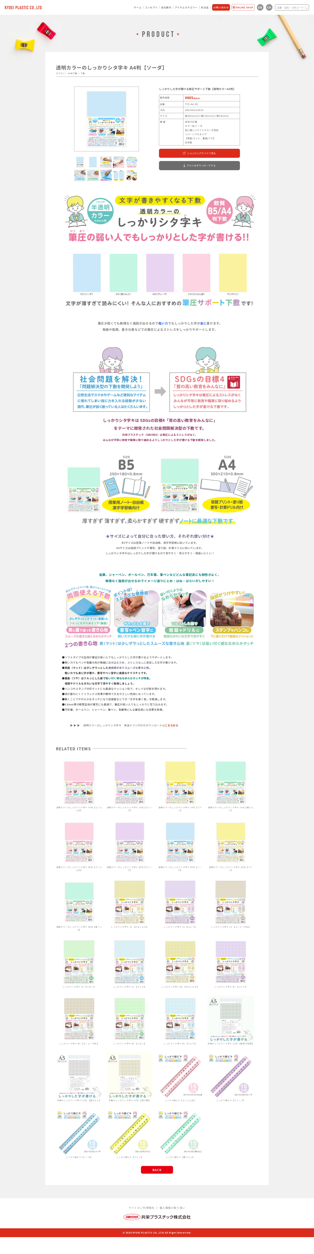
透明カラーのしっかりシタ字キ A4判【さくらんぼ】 (79, 809)
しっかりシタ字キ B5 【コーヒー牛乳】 (79, 1043)
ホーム (137, 7)
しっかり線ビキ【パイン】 (129, 1157)
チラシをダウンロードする (201, 165)
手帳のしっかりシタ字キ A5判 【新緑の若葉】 (231, 1043)
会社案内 (166, 7)
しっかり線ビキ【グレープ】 (230, 1100)
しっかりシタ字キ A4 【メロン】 (79, 986)
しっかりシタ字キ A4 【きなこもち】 (129, 926)
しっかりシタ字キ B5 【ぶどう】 (230, 986)
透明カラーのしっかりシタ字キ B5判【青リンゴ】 (79, 928)
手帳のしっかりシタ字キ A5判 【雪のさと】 (79, 1100)
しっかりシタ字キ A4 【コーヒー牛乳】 (231, 926)
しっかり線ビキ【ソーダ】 (79, 1157)
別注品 (205, 7)
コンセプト (151, 7)
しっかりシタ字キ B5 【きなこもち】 (180, 986)
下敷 (83, 73)
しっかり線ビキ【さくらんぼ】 (180, 1100)
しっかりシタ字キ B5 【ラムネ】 (180, 1043)
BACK (157, 1170)
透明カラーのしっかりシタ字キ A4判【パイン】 (180, 809)
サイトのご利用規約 (141, 1207)
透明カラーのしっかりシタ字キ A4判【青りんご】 (230, 809)
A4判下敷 (72, 73)
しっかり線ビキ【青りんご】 (180, 1157)
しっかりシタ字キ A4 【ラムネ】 (129, 986)
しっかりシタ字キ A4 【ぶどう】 (180, 926)
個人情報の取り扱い (172, 1207)
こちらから (171, 725)
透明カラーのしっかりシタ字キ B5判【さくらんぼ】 (79, 868)
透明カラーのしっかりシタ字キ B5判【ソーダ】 (180, 868)
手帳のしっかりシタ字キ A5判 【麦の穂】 (130, 1100)
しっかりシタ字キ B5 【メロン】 (129, 1043)
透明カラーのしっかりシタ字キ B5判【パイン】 (231, 868)
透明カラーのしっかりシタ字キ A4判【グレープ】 (130, 809)
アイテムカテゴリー (186, 7)
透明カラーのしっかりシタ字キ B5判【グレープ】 (130, 868)
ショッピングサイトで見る (201, 153)
